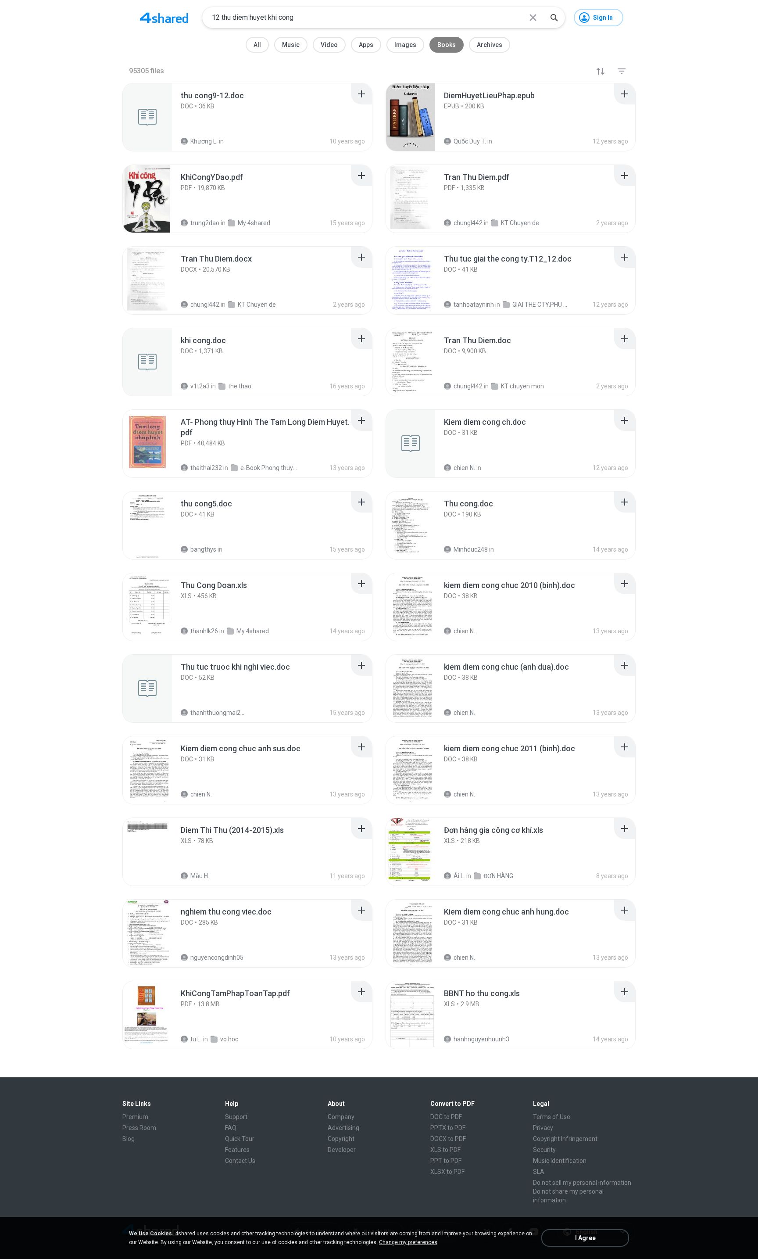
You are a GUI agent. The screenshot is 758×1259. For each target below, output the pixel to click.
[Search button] (554, 17)
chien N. (464, 631)
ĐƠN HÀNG (498, 875)
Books (446, 44)
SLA (538, 1171)
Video (329, 44)
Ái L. (459, 875)
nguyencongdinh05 (216, 957)
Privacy (543, 1127)
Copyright (341, 1138)
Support (236, 1116)
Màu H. (199, 875)
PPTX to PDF (447, 1127)
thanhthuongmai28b (218, 712)
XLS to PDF (445, 1149)
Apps (366, 44)
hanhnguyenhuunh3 (481, 1039)
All (257, 44)
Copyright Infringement (565, 1138)
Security (544, 1149)
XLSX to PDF (447, 1171)
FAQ (230, 1127)
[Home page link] (164, 17)
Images (405, 44)
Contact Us (240, 1160)
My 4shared (252, 631)
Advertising (343, 1127)
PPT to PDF (445, 1160)
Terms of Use (551, 1116)
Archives (489, 44)
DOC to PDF (446, 1116)
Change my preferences (408, 1242)
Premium (135, 1116)
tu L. (196, 1039)
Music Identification (559, 1160)
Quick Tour (239, 1138)
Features (237, 1149)
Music (291, 44)
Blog (128, 1138)
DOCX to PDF (448, 1138)
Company (341, 1116)
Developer (342, 1149)
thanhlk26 (204, 631)
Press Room (139, 1127)
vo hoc (229, 1039)
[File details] (157, 117)
